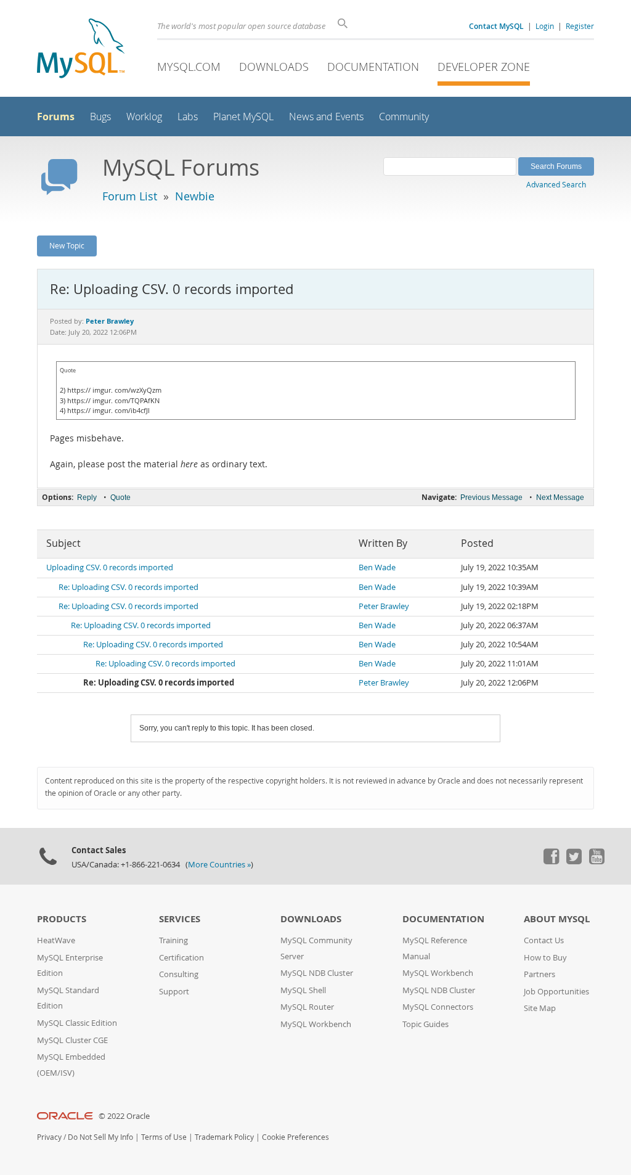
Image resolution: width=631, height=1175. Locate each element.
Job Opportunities (556, 991)
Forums (56, 116)
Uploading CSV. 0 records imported (109, 567)
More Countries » (219, 864)
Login (544, 26)
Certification (181, 957)
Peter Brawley (384, 606)
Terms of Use (164, 1137)
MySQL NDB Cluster (316, 973)
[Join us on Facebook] (551, 861)
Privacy (49, 1137)
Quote (120, 497)
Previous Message (491, 497)
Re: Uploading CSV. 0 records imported (128, 587)
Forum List (129, 196)
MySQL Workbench (315, 1024)
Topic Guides (425, 1024)
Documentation (373, 66)
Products (61, 918)
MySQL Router (307, 1007)
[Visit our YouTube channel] (596, 861)
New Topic (66, 245)
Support (174, 991)
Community (404, 116)
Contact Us (544, 940)
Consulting (178, 974)
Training (173, 940)
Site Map (540, 1008)
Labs (187, 116)
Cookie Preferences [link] (295, 1137)
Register (580, 26)
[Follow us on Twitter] (574, 861)
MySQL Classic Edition (77, 1023)
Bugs (100, 116)
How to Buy (545, 957)
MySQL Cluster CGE (72, 1040)
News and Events (326, 116)
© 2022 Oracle (124, 1116)
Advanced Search (556, 184)
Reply (87, 497)
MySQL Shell (303, 990)
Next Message (560, 497)
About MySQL (557, 918)
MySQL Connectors (437, 1007)
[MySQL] (81, 49)
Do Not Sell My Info (100, 1137)
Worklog (144, 116)
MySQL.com (189, 66)
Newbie (194, 196)
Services (179, 918)
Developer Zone (484, 66)
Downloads (274, 66)
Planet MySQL (243, 116)
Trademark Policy (224, 1137)
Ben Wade (377, 567)
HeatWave (56, 940)
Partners (539, 974)
